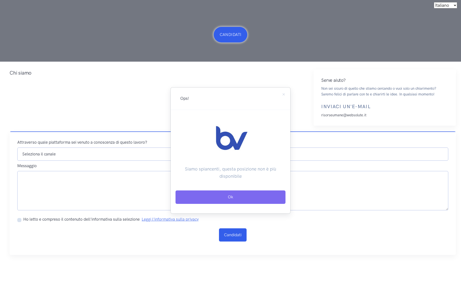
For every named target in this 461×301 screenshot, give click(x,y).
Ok (230, 197)
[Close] (284, 94)
